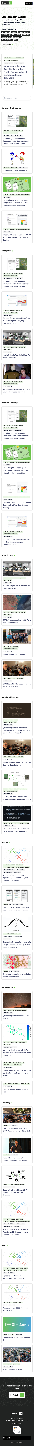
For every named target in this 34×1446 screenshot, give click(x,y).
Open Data (5, 34)
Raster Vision (17, 37)
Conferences (8, 1364)
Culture (10, 1334)
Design (13, 865)
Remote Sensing (16, 1065)
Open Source (6, 32)
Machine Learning (23, 32)
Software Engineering (11, 60)
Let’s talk (14, 1395)
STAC (15, 40)
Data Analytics (7, 37)
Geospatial (7, 58)
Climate (14, 32)
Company (15, 646)
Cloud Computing (21, 789)
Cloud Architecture (10, 722)
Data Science (8, 1010)
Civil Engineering (7, 40)
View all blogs (6, 44)
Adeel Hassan (8, 63)
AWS (14, 678)
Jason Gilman (19, 63)
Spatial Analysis (15, 34)
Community (25, 34)
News (26, 1268)
